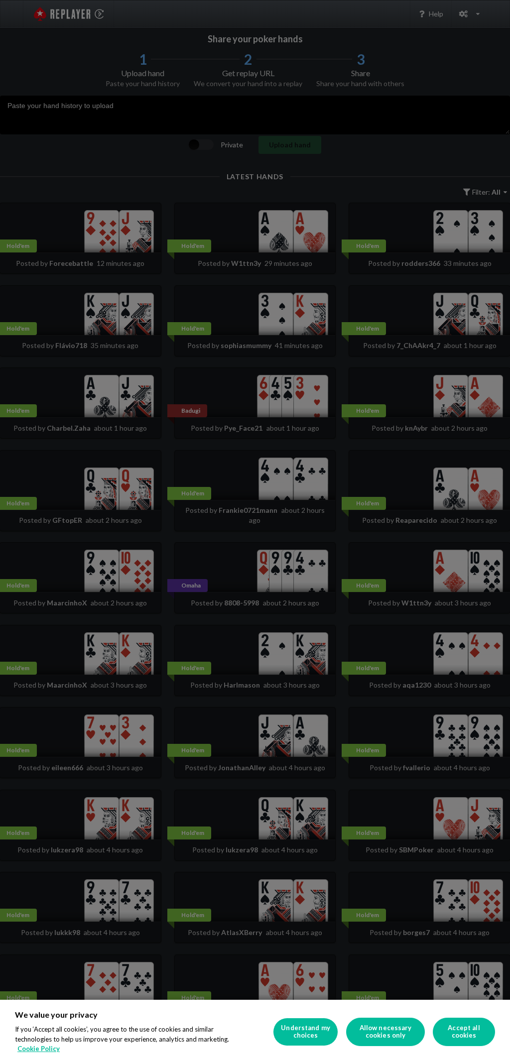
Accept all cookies (464, 1032)
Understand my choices (305, 1032)
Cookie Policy (38, 1049)
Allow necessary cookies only (386, 1032)
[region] (255, 1032)
